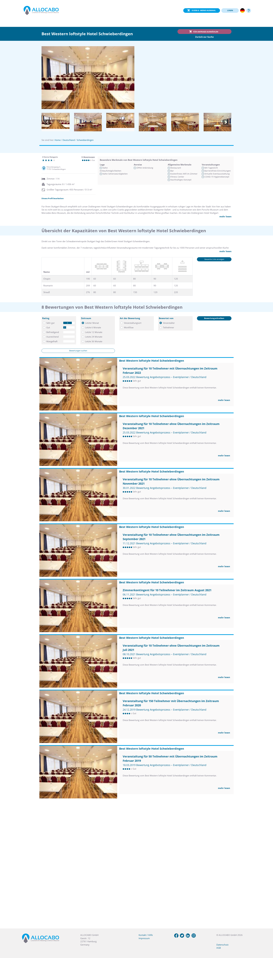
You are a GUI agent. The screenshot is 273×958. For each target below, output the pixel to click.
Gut (48, 327)
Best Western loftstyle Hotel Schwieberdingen (151, 361)
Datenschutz (222, 944)
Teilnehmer (168, 327)
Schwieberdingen (85, 140)
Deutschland (69, 140)
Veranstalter (169, 322)
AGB (218, 947)
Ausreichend (52, 336)
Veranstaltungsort (132, 322)
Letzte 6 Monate (93, 327)
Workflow (129, 327)
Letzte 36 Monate (93, 341)
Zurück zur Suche (204, 36)
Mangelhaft (51, 341)
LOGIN (230, 10)
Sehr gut (50, 322)
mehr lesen (225, 216)
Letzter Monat (92, 322)
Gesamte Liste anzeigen (214, 259)
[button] (47, 122)
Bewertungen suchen (78, 350)
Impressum (144, 938)
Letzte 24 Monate (93, 336)
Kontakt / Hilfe (146, 935)
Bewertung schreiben (214, 318)
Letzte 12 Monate (93, 332)
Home (58, 140)
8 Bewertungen (88, 157)
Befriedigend (52, 332)
